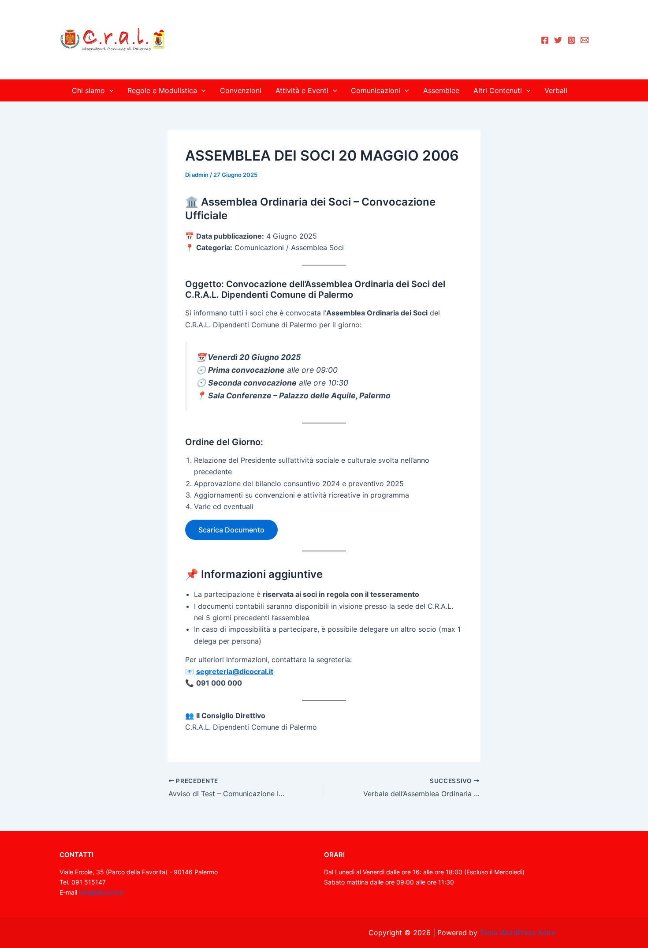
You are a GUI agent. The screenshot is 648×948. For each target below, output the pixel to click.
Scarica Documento (231, 529)
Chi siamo (88, 90)
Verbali (555, 90)
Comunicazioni (375, 90)
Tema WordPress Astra (517, 932)
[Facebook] (545, 40)
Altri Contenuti (497, 90)
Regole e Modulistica (162, 90)
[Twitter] (558, 40)
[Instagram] (571, 40)
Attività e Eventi (302, 90)
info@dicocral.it (101, 892)
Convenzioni (240, 90)
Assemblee (441, 90)
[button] (109, 90)
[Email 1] (584, 40)
